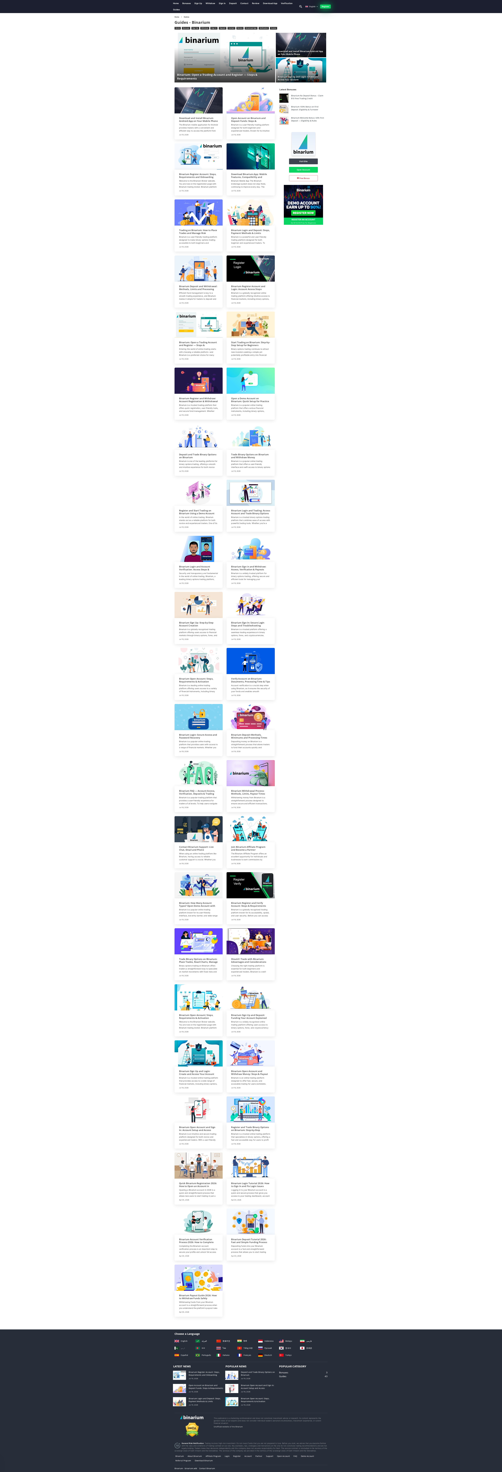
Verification (286, 3)
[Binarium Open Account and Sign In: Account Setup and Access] (199, 1109)
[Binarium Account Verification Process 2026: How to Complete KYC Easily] (199, 1222)
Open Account (303, 170)
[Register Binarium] (303, 201)
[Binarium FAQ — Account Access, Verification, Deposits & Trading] (199, 773)
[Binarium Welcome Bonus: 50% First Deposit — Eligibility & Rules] (284, 120)
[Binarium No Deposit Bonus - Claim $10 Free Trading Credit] (284, 98)
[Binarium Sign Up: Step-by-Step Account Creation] (199, 605)
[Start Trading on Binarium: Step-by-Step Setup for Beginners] (251, 325)
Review (255, 3)
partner (258, 1456)
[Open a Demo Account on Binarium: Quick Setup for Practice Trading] (251, 381)
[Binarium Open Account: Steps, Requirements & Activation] (199, 661)
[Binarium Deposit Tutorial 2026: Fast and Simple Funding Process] (251, 1222)
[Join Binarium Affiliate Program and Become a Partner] (251, 829)
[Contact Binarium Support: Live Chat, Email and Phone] (199, 829)
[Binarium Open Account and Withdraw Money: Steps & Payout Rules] (251, 1053)
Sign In (222, 3)
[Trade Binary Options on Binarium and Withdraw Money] (251, 437)
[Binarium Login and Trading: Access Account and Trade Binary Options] (251, 493)
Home (176, 3)
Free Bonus (304, 178)
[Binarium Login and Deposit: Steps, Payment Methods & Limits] (251, 212)
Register (325, 6)
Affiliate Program (213, 1456)
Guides (176, 9)
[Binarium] (303, 155)
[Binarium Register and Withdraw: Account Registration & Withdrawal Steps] (199, 381)
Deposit (233, 3)
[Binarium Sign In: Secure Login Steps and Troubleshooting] (251, 605)
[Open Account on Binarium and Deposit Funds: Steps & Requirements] (251, 100)
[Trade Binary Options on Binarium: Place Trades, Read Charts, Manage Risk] (199, 941)
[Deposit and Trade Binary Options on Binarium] (199, 437)
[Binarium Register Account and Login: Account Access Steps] (251, 268)
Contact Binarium (207, 1468)
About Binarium (195, 1456)
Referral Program (183, 1460)
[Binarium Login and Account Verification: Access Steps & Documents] (199, 549)
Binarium (179, 1456)
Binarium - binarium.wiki (186, 1468)
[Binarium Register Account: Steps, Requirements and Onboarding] (199, 156)
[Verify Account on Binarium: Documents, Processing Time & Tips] (251, 661)
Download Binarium (204, 1460)
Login (227, 1456)
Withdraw (210, 3)
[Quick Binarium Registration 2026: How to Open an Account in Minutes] (199, 1165)
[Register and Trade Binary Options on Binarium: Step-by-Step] (251, 1109)
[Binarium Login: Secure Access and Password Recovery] (199, 717)
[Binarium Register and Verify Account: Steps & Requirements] (251, 885)
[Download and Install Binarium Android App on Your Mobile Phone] (199, 100)
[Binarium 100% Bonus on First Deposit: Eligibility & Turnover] (284, 109)
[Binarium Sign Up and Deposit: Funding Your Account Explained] (251, 997)
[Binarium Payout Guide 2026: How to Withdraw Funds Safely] (199, 1278)
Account (248, 1456)
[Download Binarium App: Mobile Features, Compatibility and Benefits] (251, 156)
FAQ (295, 1456)
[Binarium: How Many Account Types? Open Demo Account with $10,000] (199, 885)
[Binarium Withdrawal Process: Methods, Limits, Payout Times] (251, 773)
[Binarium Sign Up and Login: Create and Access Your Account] (199, 1053)
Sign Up (198, 3)
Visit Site (303, 161)
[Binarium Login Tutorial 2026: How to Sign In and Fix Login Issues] (251, 1165)
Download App (270, 3)
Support (269, 1456)
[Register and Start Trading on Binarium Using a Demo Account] (199, 493)
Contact (244, 3)
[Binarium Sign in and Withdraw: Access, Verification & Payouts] (251, 549)
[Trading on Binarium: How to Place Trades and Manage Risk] (199, 212)
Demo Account (307, 1456)
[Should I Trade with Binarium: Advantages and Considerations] (251, 941)
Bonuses (186, 3)
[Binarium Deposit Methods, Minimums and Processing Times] (251, 717)
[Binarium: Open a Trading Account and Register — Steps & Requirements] (199, 325)
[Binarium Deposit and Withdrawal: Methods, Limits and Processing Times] (199, 268)
